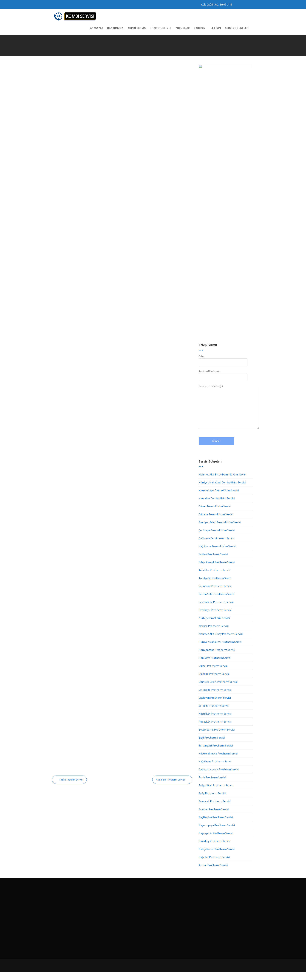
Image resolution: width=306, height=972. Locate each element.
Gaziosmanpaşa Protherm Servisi (219, 769)
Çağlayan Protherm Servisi (215, 697)
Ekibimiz (200, 28)
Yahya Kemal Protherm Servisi (217, 562)
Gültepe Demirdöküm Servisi (216, 514)
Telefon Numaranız (209, 371)
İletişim (215, 28)
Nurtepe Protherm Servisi (214, 618)
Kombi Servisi (137, 28)
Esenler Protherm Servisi (214, 809)
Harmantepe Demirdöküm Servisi (219, 490)
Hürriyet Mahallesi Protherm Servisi (220, 642)
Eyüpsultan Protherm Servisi (216, 785)
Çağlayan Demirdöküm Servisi (216, 538)
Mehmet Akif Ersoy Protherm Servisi (221, 634)
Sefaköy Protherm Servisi (214, 705)
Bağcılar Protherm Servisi (214, 857)
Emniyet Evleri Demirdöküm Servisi (220, 522)
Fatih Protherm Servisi (71, 779)
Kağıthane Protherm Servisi (170, 779)
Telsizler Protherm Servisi (214, 570)
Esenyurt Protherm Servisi (215, 801)
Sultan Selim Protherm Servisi (217, 594)
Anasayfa (96, 28)
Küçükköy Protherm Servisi (215, 713)
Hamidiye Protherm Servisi (215, 658)
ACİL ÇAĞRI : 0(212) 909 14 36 (216, 4)
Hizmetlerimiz (161, 28)
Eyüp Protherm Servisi (212, 793)
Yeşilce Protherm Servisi (213, 554)
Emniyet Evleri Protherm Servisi (218, 681)
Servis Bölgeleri (237, 28)
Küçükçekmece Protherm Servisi (218, 753)
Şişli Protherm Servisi (212, 737)
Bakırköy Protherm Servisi (214, 841)
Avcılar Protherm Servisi (213, 865)
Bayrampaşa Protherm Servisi (217, 825)
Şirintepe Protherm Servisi (215, 586)
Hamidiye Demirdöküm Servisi (217, 498)
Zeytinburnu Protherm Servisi (217, 729)
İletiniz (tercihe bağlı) (211, 386)
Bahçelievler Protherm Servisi (217, 849)
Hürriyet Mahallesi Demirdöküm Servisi (222, 482)
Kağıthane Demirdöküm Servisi (217, 546)
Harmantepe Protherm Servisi (217, 650)
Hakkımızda (115, 28)
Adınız (202, 356)
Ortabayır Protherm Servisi (215, 610)
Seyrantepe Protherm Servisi (216, 602)
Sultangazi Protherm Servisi (216, 745)
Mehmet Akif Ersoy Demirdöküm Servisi (222, 474)
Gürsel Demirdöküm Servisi (215, 506)
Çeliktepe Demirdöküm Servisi (217, 530)
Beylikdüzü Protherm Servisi (216, 817)
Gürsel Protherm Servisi (213, 665)
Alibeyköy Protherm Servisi (215, 721)
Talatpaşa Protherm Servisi (215, 578)
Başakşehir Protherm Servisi (216, 833)
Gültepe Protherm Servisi (214, 673)
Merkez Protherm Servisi (214, 626)
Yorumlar (182, 28)
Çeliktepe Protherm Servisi (215, 689)
